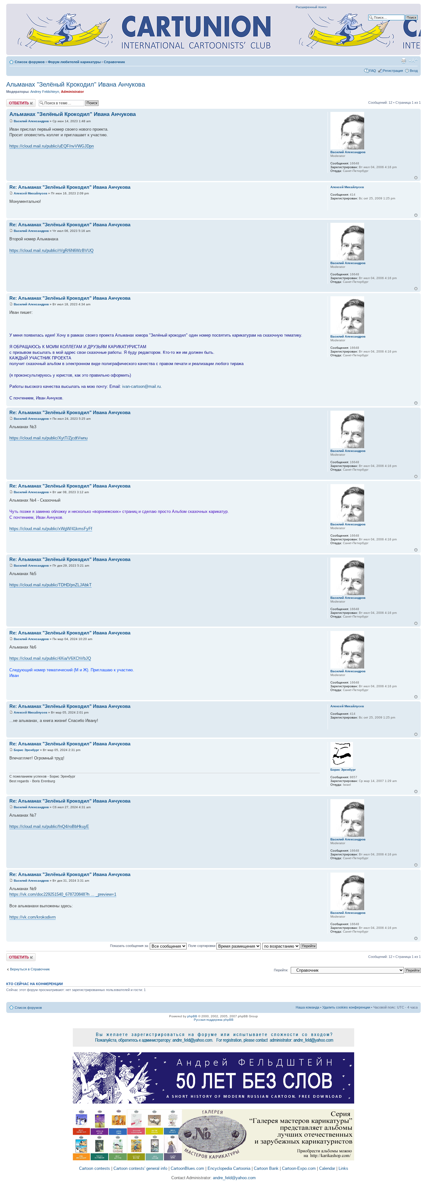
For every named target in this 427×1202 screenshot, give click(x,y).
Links (343, 1168)
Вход (414, 71)
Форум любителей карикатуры (74, 62)
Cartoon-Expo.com (299, 1168)
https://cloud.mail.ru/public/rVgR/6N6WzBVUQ (51, 250)
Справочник (114, 62)
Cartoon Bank (266, 1168)
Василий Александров (31, 121)
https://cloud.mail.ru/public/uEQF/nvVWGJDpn (51, 146)
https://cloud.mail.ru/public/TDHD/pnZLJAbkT (50, 585)
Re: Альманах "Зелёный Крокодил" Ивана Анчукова (69, 187)
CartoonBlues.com (187, 1168)
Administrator (72, 91)
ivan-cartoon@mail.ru (141, 386)
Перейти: (281, 970)
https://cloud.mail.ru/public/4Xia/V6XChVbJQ (50, 658)
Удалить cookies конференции (346, 1007)
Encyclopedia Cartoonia (229, 1168)
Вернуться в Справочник (30, 969)
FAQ (372, 71)
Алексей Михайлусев (30, 193)
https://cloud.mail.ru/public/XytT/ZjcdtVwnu (48, 438)
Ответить (13, 101)
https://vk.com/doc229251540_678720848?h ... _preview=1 (62, 894)
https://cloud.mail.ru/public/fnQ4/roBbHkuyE (49, 826)
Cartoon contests (94, 1168)
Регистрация (393, 71)
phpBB (192, 1016)
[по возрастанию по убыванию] (289, 946)
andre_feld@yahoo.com (234, 1177)
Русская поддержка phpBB (214, 1019)
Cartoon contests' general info (140, 1168)
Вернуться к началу (416, 177)
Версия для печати (403, 60)
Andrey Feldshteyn (44, 91)
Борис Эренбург (26, 750)
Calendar (327, 1168)
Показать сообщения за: (130, 946)
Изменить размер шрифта (413, 60)
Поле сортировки (202, 946)
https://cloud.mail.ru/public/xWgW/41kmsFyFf (50, 528)
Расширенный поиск (311, 7)
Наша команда (307, 1007)
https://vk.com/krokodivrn (32, 917)
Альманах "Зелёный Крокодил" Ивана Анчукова (75, 84)
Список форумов (30, 62)
